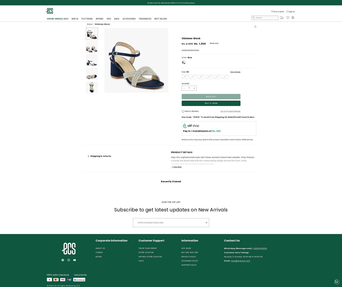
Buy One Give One (189, 252)
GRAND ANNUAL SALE (57, 18)
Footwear (87, 18)
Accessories (129, 18)
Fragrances (145, 18)
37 (194, 77)
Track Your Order (148, 248)
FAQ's (141, 261)
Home (89, 24)
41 (226, 77)
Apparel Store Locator (150, 256)
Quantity (185, 83)
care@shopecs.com (240, 261)
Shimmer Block (102, 24)
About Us (100, 248)
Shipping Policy (189, 265)
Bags (116, 18)
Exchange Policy (189, 261)
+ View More (177, 167)
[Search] (254, 18)
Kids (109, 18)
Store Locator (146, 252)
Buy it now (211, 103)
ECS (55, 286)
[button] (57, 19)
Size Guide (186, 248)
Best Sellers (161, 18)
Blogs (99, 256)
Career (99, 252)
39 (210, 77)
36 (186, 77)
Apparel (100, 18)
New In (75, 18)
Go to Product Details (230, 111)
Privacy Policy (188, 256)
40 (217, 77)
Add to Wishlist (191, 111)
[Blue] (184, 62)
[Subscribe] (206, 222)
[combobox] (265, 18)
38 (202, 77)
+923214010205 (260, 248)
